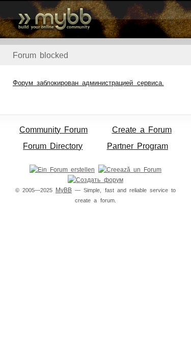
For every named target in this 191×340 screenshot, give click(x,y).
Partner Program (137, 146)
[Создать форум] (95, 180)
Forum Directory (53, 146)
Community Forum (53, 129)
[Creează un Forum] (129, 169)
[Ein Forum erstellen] (62, 169)
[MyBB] (95, 19)
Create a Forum (142, 129)
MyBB (64, 190)
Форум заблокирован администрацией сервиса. (88, 83)
